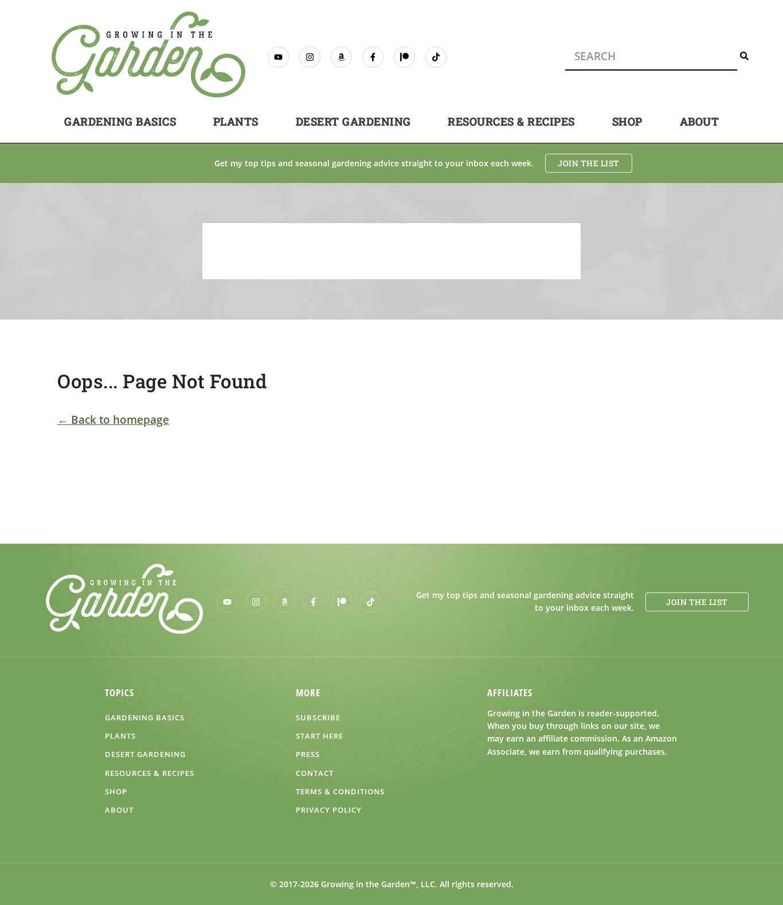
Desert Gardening (353, 121)
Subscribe (318, 717)
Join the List (589, 163)
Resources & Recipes (511, 121)
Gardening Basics (120, 121)
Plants (236, 121)
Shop (627, 121)
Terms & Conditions (340, 791)
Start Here (319, 736)
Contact (315, 773)
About (699, 121)
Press (308, 754)
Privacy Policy (329, 810)
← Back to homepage (113, 419)
